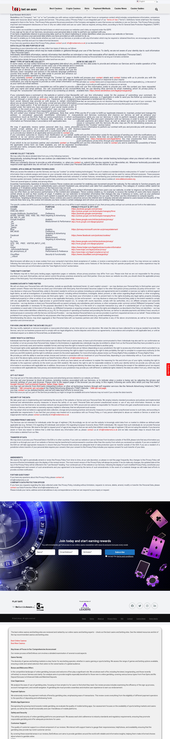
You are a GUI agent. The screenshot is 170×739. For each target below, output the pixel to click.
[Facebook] (132, 606)
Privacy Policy (112, 619)
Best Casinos (56, 8)
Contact (130, 619)
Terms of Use (112, 20)
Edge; (55, 384)
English (142, 1)
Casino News (120, 8)
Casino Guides (137, 8)
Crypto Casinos (73, 8)
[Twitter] (140, 606)
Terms (92, 619)
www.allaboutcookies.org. (126, 179)
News (84, 619)
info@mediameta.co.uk (76, 43)
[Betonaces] (24, 7)
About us (101, 619)
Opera (60, 384)
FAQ (122, 619)
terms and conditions (125, 556)
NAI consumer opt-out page (32, 388)
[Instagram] (147, 606)
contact (59, 43)
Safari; (49, 384)
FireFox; (28, 384)
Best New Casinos (18, 643)
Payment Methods (102, 8)
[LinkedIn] (157, 2)
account (42, 99)
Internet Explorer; (39, 384)
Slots (87, 8)
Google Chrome (17, 384)
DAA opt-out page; (98, 388)
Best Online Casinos (19, 641)
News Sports (153, 619)
